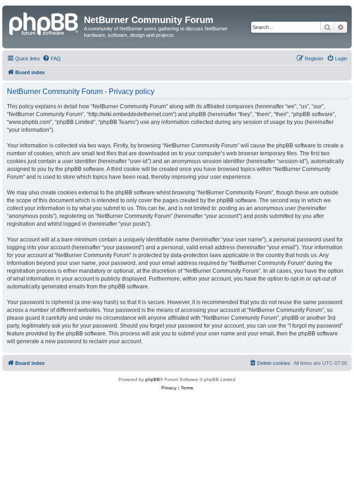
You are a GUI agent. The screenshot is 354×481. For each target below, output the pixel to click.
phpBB (152, 379)
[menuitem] (51, 58)
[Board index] (44, 22)
